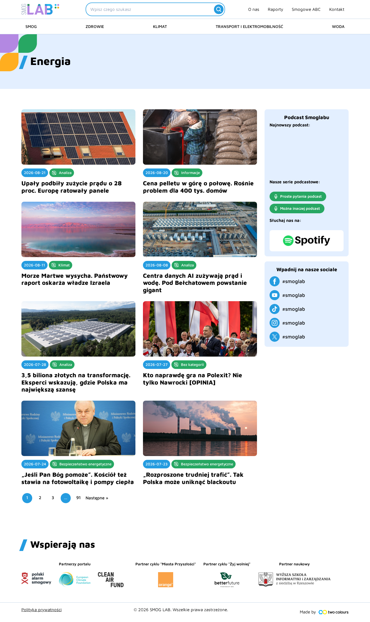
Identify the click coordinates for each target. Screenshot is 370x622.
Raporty (275, 9)
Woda (338, 26)
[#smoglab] (275, 281)
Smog (31, 26)
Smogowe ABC (306, 9)
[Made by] (333, 612)
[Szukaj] (219, 9)
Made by (308, 611)
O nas (253, 9)
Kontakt (336, 9)
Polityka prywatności (41, 609)
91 (78, 497)
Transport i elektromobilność (249, 26)
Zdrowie (95, 26)
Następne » (97, 498)
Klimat (160, 26)
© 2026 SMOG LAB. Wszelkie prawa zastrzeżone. (181, 609)
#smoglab (293, 281)
